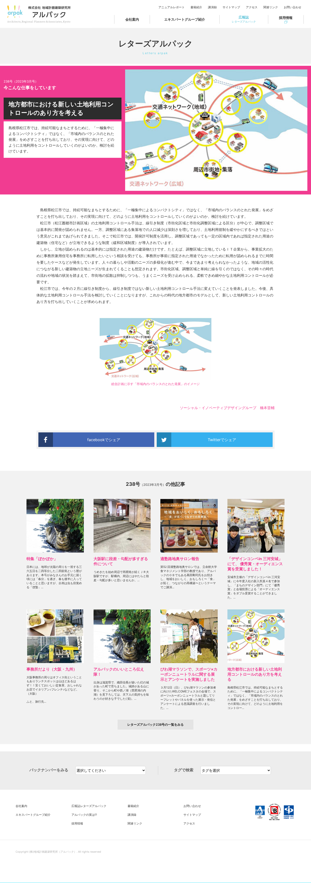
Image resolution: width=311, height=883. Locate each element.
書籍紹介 (196, 7)
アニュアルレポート (171, 7)
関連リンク (270, 7)
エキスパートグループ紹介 (184, 19)
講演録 (212, 7)
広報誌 (244, 19)
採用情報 (286, 18)
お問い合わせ (292, 7)
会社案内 (132, 19)
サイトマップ (231, 7)
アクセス (252, 7)
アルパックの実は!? (84, 814)
